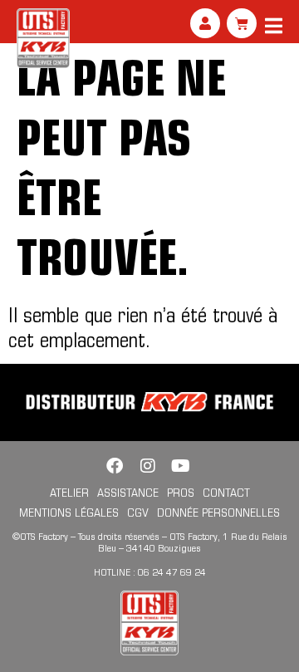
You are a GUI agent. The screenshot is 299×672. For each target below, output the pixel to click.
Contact (226, 492)
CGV (138, 512)
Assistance (128, 492)
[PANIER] (242, 23)
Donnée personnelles (218, 512)
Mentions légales (69, 512)
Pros (180, 492)
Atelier (69, 492)
